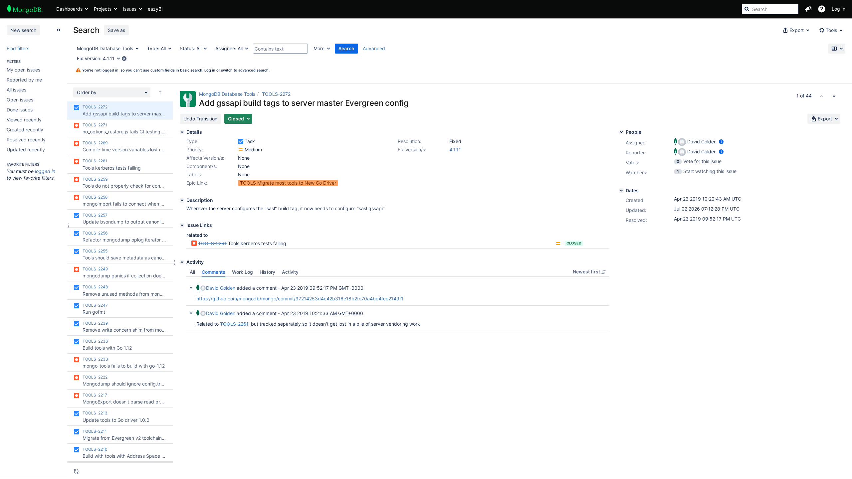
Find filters (18, 48)
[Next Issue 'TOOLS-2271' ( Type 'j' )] (834, 96)
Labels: (194, 174)
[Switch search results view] (836, 49)
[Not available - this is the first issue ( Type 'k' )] (821, 96)
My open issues (23, 70)
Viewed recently (24, 119)
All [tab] (192, 272)
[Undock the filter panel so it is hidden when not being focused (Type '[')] (58, 30)
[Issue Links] (182, 225)
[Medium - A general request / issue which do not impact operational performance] (240, 149)
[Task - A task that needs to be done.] (240, 141)
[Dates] (621, 190)
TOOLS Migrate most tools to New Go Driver (288, 183)
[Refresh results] (76, 471)
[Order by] (160, 92)
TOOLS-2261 (212, 243)
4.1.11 (455, 149)
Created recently (25, 129)
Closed (573, 243)
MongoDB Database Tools (227, 94)
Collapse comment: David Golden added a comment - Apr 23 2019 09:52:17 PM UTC (191, 287)
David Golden (220, 288)
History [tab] (267, 272)
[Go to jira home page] (24, 9)
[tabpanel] (397, 304)
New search (23, 30)
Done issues (20, 109)
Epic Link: (196, 183)
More (319, 48)
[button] (808, 9)
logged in (45, 171)
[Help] (821, 9)
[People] (621, 132)
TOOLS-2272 (276, 94)
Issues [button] (129, 9)
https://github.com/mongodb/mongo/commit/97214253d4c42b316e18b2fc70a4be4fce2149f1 (299, 298)
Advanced (374, 48)
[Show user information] (721, 141)
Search (346, 48)
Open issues (20, 99)
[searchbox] (770, 9)
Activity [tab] (290, 272)
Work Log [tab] (242, 272)
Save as (116, 30)
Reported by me (24, 79)
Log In (838, 9)
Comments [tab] (213, 272)
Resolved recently (26, 139)
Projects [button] (102, 9)
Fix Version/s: (412, 149)
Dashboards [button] (69, 9)
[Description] (182, 200)
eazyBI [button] (155, 9)
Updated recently (26, 149)
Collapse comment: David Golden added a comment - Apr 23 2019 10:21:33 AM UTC (191, 313)
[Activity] (182, 262)
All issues (16, 89)
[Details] (182, 132)
